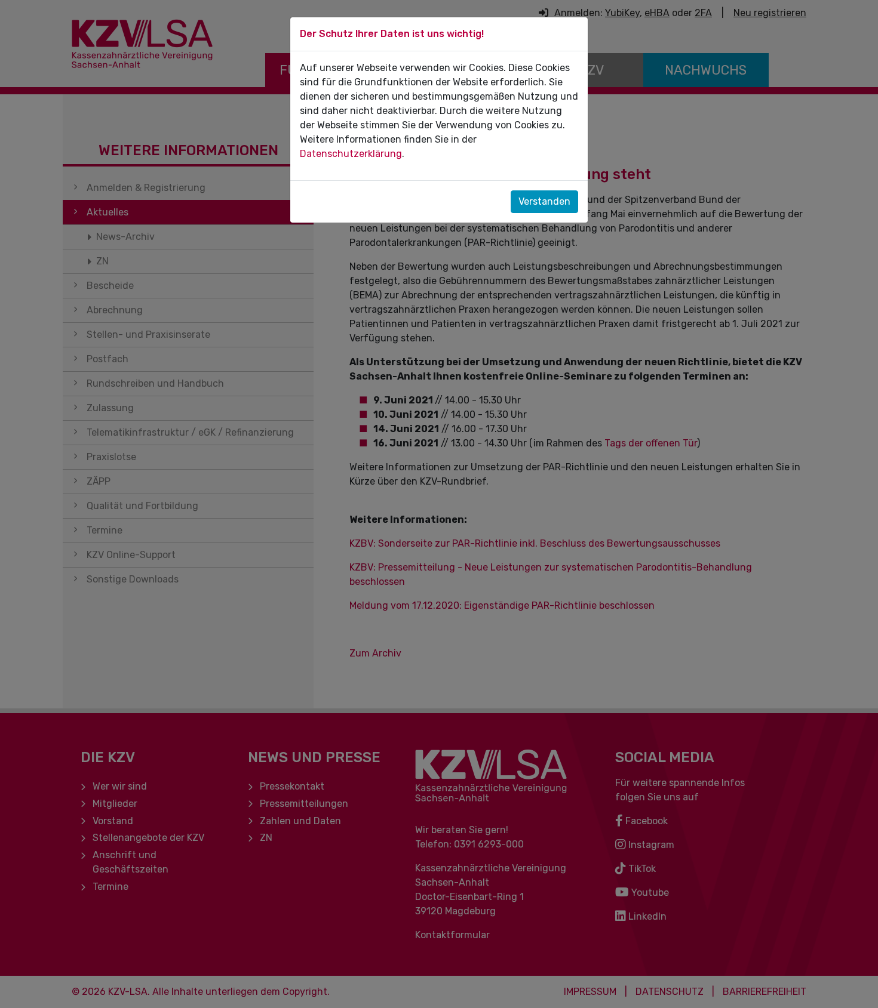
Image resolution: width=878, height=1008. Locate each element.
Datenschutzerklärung (351, 153)
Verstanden (544, 201)
